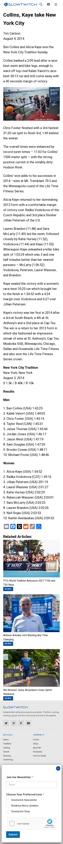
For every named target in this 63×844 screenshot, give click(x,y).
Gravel (6, 751)
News (6, 739)
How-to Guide (39, 756)
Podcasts (37, 751)
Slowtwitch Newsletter (24, 800)
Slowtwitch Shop (20, 811)
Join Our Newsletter (19, 777)
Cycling (6, 747)
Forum (36, 739)
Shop (35, 743)
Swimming (8, 759)
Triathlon (7, 743)
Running (7, 756)
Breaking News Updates (24, 805)
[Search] (41, 4)
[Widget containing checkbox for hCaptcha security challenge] (31, 823)
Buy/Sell (37, 747)
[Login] (48, 4)
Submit (13, 834)
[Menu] (56, 4)
